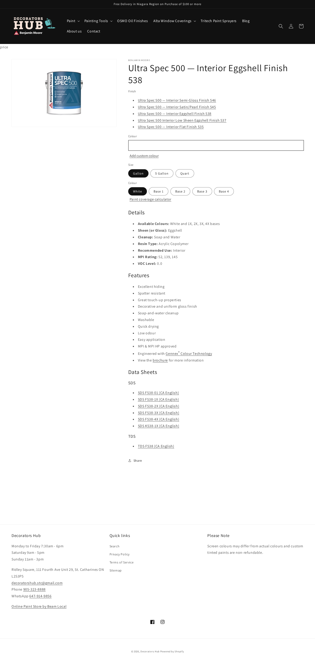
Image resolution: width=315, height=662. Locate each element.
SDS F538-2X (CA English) (158, 406)
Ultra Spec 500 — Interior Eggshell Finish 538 (174, 113)
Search (115, 546)
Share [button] (138, 460)
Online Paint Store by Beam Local (39, 606)
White (137, 191)
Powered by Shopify (172, 651)
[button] (73, 21)
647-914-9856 (40, 596)
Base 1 (158, 191)
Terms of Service (122, 562)
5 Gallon (162, 173)
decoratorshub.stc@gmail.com (37, 582)
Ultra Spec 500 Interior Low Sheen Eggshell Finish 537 (182, 120)
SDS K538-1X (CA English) (158, 425)
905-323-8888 (34, 589)
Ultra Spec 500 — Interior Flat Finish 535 (171, 126)
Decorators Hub (150, 651)
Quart (184, 173)
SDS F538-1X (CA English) (158, 399)
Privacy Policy (120, 554)
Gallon (138, 173)
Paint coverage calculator (150, 199)
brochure (160, 360)
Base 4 (224, 191)
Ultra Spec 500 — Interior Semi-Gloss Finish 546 (177, 100)
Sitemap (116, 570)
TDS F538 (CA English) (156, 446)
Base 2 (180, 191)
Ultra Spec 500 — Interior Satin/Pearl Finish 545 (177, 107)
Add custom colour (144, 155)
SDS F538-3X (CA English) (158, 412)
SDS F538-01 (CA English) (158, 392)
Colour (132, 136)
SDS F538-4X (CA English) (158, 419)
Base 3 (202, 191)
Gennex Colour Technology (189, 353)
